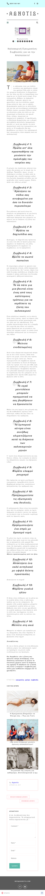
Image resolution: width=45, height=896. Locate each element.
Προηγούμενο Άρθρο (19, 797)
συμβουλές (34, 680)
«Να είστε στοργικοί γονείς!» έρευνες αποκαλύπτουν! (22, 743)
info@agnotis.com (22, 881)
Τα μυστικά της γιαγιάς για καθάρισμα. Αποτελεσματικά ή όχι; (22, 771)
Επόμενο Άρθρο (28, 801)
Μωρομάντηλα (22, 39)
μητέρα (27, 680)
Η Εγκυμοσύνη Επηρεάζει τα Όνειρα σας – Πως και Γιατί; (22, 715)
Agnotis (15, 782)
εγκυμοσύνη (20, 680)
